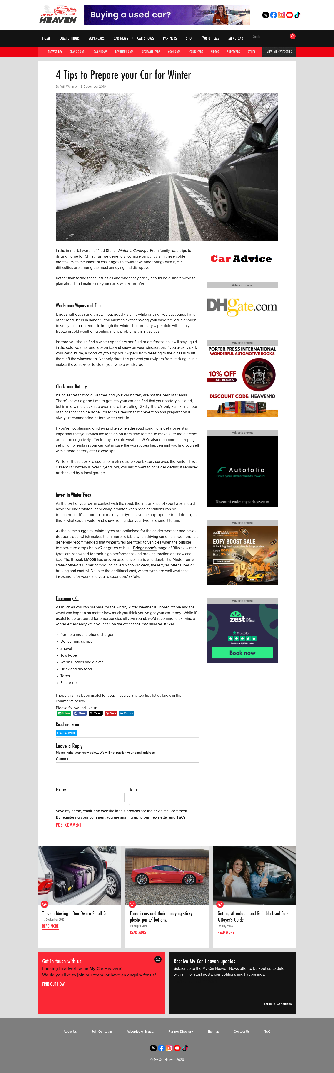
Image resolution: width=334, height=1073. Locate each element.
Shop (189, 38)
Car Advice (66, 733)
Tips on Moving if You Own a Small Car (75, 913)
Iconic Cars (196, 51)
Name (61, 789)
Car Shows (145, 38)
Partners (170, 38)
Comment (64, 758)
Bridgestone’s (145, 548)
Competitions (70, 38)
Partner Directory (180, 1032)
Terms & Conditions (278, 1004)
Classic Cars (78, 51)
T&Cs (181, 817)
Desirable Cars (151, 51)
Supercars (97, 38)
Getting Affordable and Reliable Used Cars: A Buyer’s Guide (253, 916)
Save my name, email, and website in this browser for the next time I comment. (122, 811)
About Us (70, 1032)
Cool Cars (174, 51)
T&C (267, 1032)
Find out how (53, 983)
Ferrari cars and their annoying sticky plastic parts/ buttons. (161, 916)
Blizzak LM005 (83, 559)
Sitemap (213, 1032)
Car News (121, 38)
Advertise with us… (140, 1032)
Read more (50, 926)
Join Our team (102, 1032)
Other (251, 51)
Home (46, 38)
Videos (215, 51)
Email (135, 789)
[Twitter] (265, 17)
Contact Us (242, 1032)
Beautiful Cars (124, 51)
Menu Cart (236, 38)
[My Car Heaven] (58, 14)
